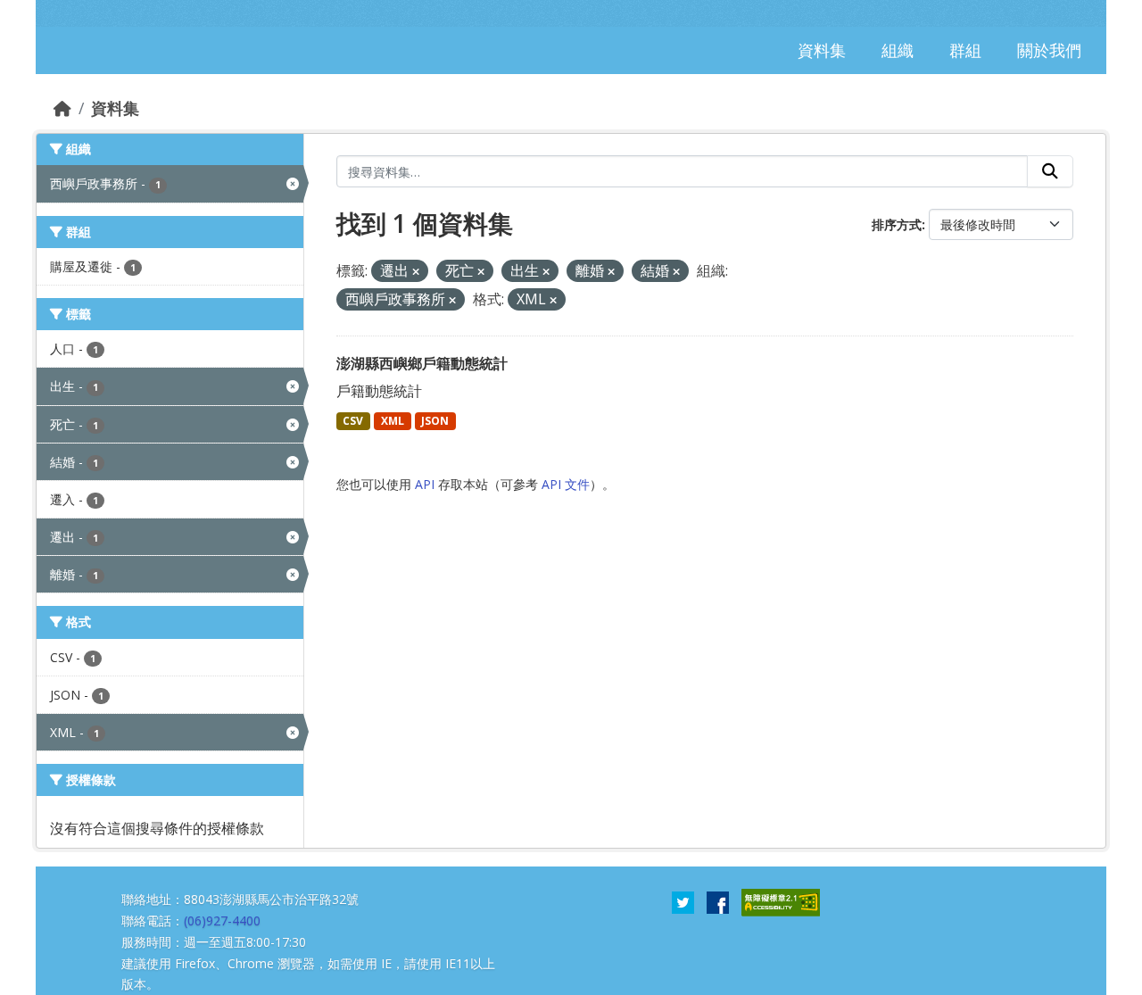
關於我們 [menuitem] (1049, 50)
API (424, 484)
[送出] (1050, 171)
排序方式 (897, 224)
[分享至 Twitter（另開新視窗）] (683, 901)
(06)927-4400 (222, 920)
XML (392, 420)
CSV (353, 420)
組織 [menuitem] (897, 50)
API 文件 (566, 484)
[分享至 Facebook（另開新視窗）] (717, 901)
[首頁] (62, 108)
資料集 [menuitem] (822, 50)
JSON (435, 420)
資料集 (115, 108)
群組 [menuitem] (965, 50)
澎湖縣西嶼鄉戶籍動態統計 (422, 363)
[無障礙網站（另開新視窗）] (780, 901)
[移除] (415, 271)
